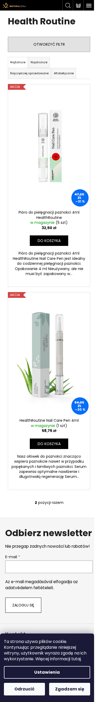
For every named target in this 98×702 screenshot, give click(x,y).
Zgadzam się (69, 689)
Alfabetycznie (64, 73)
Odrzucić (24, 689)
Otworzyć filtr (49, 44)
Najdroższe (39, 62)
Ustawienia (47, 672)
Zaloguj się (23, 605)
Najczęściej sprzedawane (29, 73)
